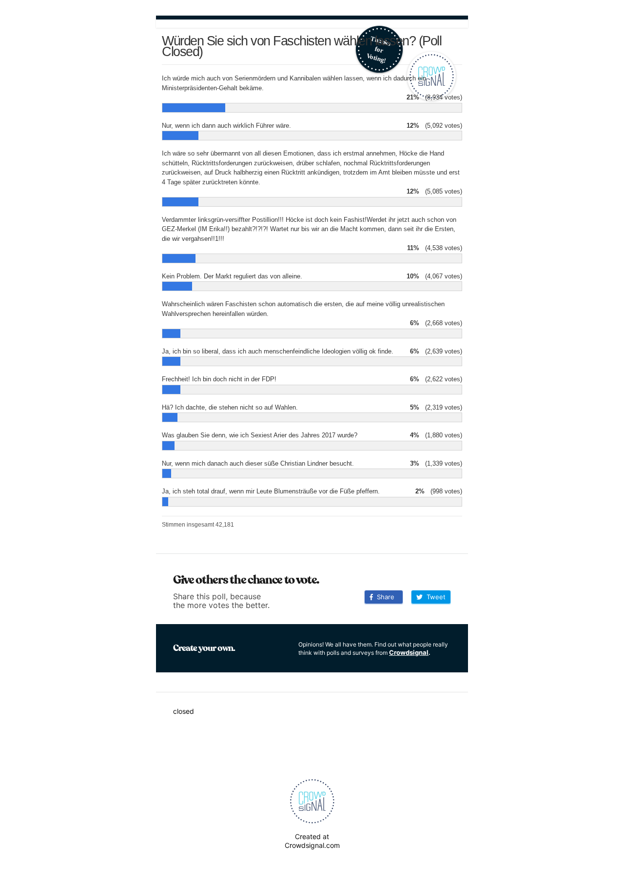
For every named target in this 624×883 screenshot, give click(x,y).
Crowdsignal (409, 652)
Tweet (434, 597)
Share (383, 597)
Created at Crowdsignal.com (312, 840)
